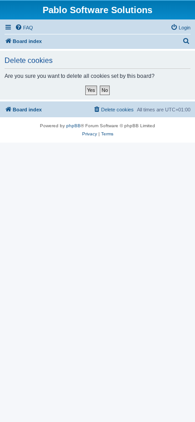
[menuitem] (24, 27)
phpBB (73, 125)
